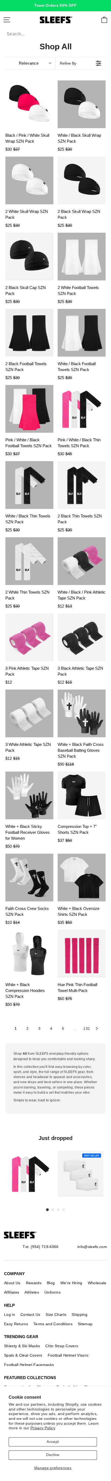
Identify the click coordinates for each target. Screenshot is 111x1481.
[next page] (97, 1028)
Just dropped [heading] (55, 1138)
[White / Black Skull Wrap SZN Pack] (82, 104)
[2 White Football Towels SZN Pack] (82, 256)
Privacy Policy (42, 1428)
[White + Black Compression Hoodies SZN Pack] (29, 954)
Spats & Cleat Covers (23, 1355)
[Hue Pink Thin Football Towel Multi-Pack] (82, 954)
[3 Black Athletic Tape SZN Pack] (82, 637)
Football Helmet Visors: (68, 1355)
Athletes (32, 1292)
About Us (12, 1283)
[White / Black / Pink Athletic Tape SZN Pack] (82, 561)
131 (86, 1028)
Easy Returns (16, 1324)
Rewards (33, 1283)
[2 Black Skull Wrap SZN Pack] (82, 180)
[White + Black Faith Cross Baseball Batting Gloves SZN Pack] (82, 713)
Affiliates (11, 1292)
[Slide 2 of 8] (81, 1174)
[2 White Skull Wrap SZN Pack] (29, 180)
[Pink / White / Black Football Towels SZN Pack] (29, 409)
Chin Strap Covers (61, 1346)
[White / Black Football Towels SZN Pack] (82, 333)
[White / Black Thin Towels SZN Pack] (29, 485)
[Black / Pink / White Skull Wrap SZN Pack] (29, 104)
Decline (52, 1455)
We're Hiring (71, 1283)
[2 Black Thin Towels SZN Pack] (82, 485)
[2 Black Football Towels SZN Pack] (29, 333)
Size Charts (56, 1314)
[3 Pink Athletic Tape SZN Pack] (29, 637)
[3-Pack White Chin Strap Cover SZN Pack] (80, 1174)
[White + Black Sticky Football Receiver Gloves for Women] (29, 795)
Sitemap (85, 1324)
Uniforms (52, 1292)
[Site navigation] (7, 19)
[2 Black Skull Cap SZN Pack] (29, 256)
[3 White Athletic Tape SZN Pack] (29, 713)
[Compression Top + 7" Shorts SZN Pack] (82, 795)
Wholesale (97, 1283)
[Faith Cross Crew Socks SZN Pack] (29, 877)
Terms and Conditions (52, 1324)
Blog (51, 1283)
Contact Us (30, 1314)
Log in (9, 1314)
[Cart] (104, 19)
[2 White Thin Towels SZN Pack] (29, 561)
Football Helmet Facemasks (29, 1364)
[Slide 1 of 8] (30, 1174)
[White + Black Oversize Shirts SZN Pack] (82, 877)
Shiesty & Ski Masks (22, 1346)
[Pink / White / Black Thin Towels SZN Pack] (82, 409)
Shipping (79, 1314)
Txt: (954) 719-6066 (40, 1247)
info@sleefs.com (92, 1247)
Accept (53, 1442)
